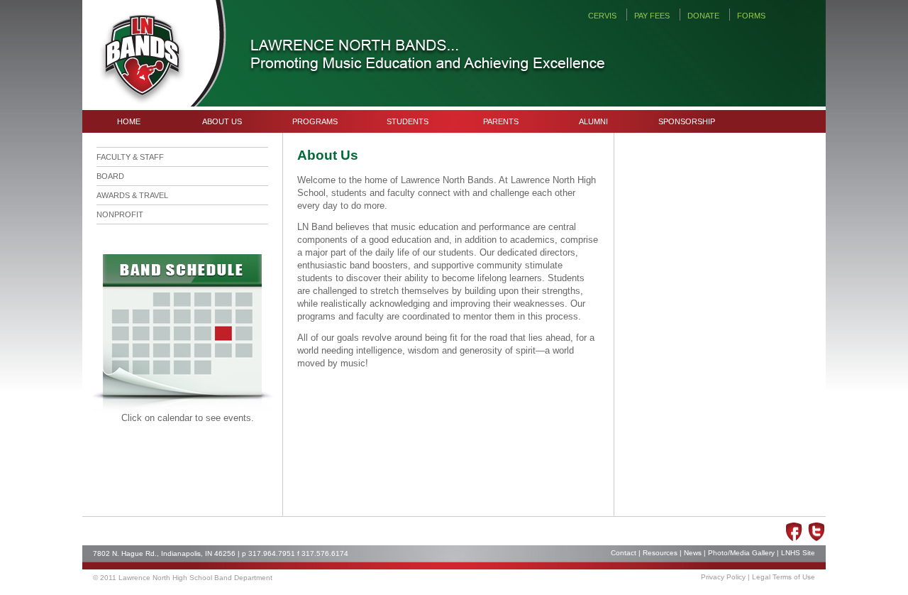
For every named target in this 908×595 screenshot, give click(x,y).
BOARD (110, 176)
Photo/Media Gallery (741, 553)
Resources (660, 553)
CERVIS (602, 15)
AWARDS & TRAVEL (132, 195)
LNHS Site (798, 553)
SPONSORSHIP (686, 121)
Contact (623, 553)
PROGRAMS (315, 121)
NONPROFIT (119, 214)
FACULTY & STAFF (130, 157)
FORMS (751, 15)
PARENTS (501, 121)
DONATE (703, 15)
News (693, 553)
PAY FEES (652, 15)
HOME (128, 121)
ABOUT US (222, 121)
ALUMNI (593, 121)
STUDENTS (407, 121)
